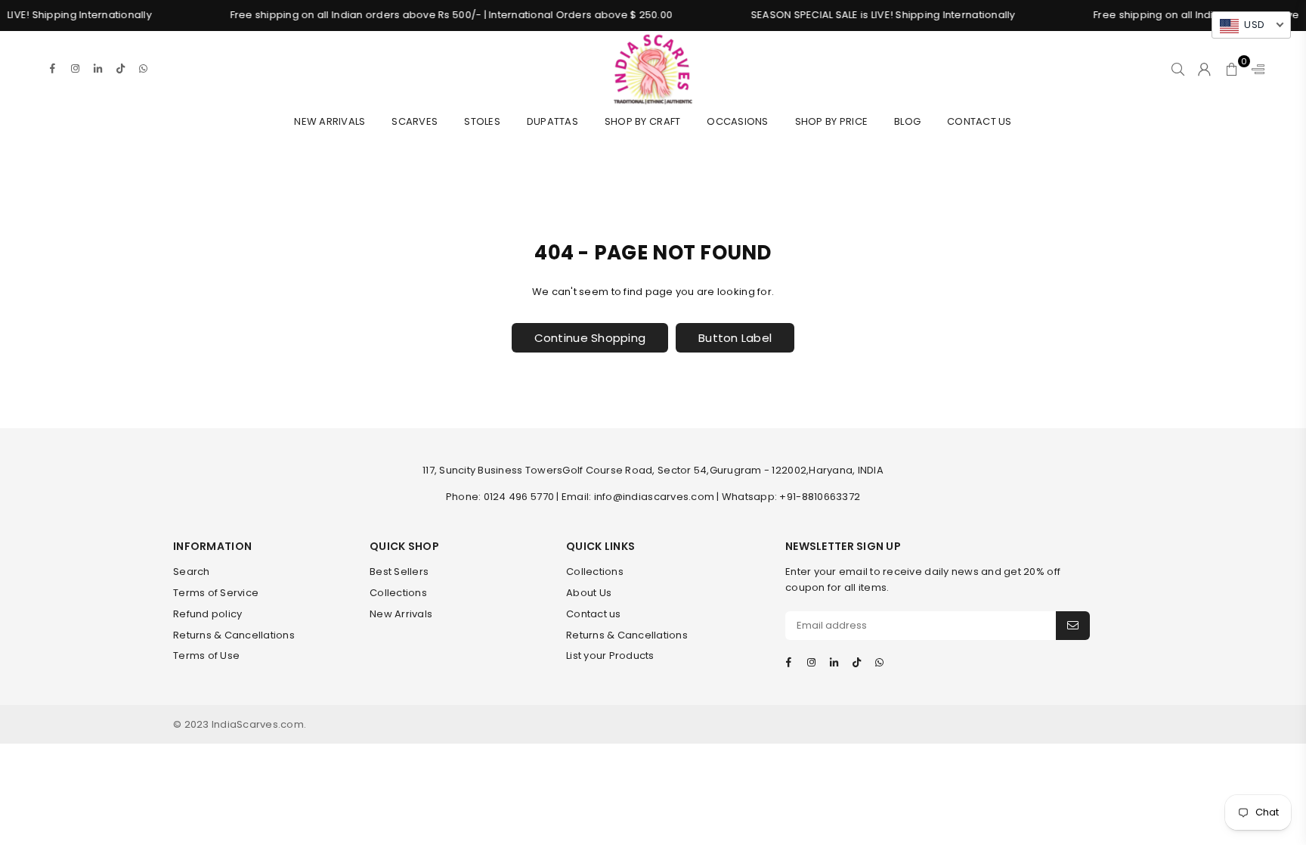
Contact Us (979, 121)
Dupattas (552, 121)
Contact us (593, 614)
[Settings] (1254, 68)
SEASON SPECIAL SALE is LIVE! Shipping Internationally (867, 15)
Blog (907, 121)
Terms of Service (215, 593)
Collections (398, 593)
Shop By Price (831, 121)
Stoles (482, 121)
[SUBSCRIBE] (1073, 625)
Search (191, 571)
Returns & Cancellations (234, 635)
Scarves (414, 121)
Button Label (735, 338)
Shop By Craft (642, 121)
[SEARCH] (1178, 68)
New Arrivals (329, 121)
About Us (588, 593)
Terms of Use (206, 655)
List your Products (610, 655)
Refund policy (207, 614)
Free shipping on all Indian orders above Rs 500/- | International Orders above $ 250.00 (435, 15)
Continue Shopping (589, 338)
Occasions (737, 121)
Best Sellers (399, 571)
